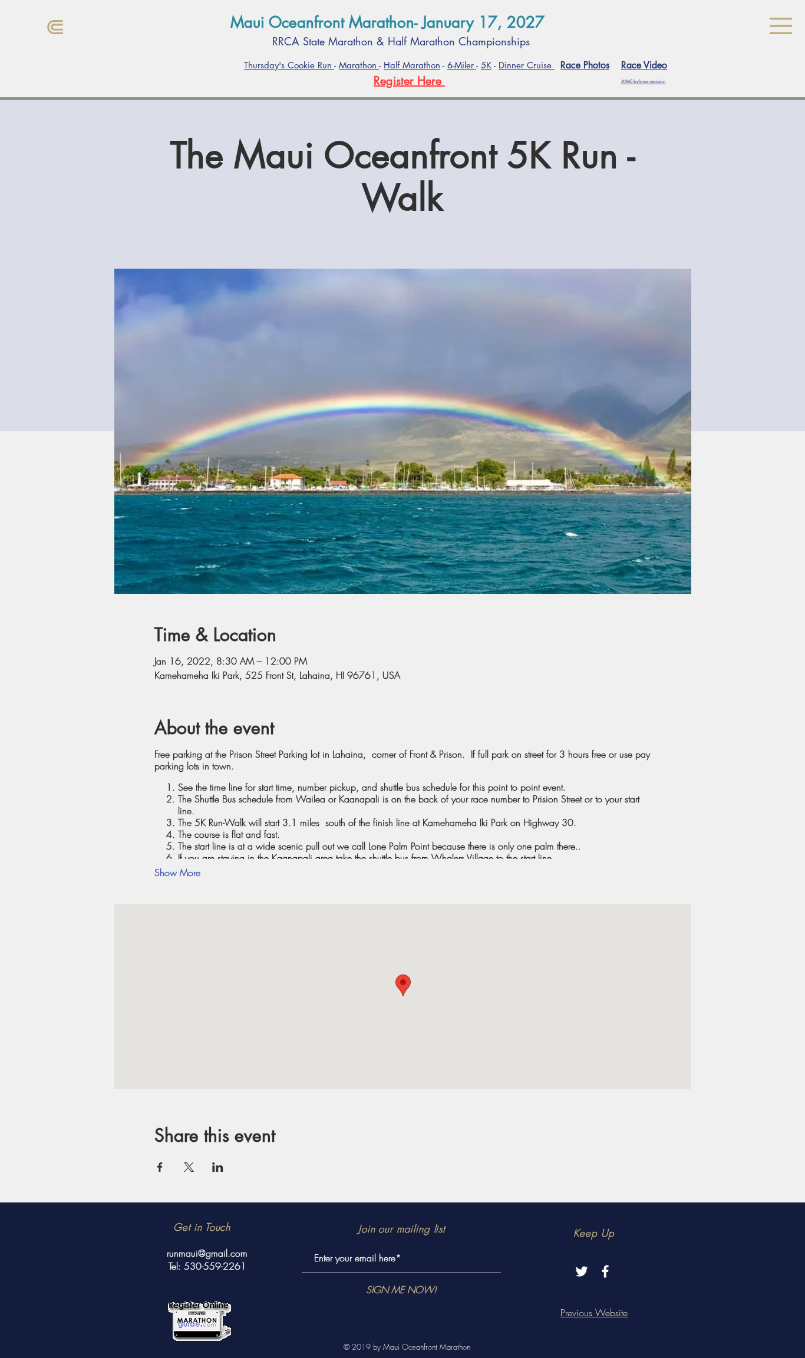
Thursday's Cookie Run (289, 65)
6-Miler (461, 65)
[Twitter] (581, 1271)
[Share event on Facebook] (160, 1167)
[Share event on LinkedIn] (217, 1167)
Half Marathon (412, 65)
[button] (781, 26)
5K (486, 65)
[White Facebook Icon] (605, 1271)
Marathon (359, 65)
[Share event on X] (188, 1167)
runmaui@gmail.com (207, 1253)
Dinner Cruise (527, 65)
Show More (177, 872)
